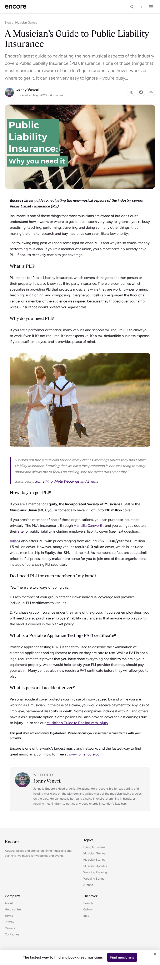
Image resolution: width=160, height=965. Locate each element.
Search (88, 903)
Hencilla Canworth (88, 525)
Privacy (9, 922)
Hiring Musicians (94, 847)
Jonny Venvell (27, 89)
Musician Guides (26, 22)
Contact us (12, 934)
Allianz (15, 541)
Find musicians (122, 957)
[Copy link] (151, 92)
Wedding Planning (95, 872)
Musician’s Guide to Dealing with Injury (77, 723)
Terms (9, 916)
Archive (88, 885)
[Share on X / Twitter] (131, 92)
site (21, 531)
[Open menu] (151, 6)
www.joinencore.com (85, 754)
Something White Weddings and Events (66, 481)
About (9, 903)
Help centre (13, 909)
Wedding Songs (93, 878)
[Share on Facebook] (141, 92)
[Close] (155, 954)
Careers (10, 928)
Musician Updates (95, 866)
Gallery (88, 909)
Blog (8, 22)
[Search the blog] (132, 6)
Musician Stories (94, 859)
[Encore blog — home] (15, 7)
